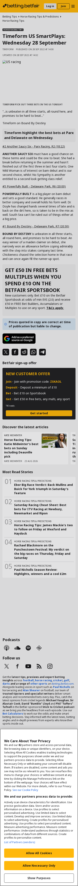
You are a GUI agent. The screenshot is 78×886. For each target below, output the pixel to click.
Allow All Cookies (39, 853)
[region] (39, 807)
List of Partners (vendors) (19, 842)
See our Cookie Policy (25, 790)
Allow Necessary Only (39, 865)
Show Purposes (39, 878)
